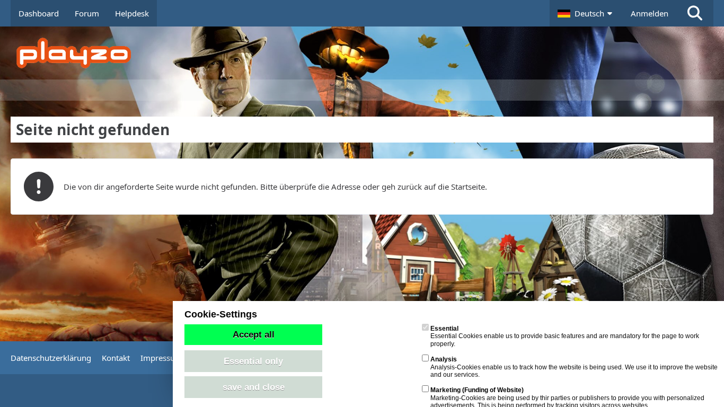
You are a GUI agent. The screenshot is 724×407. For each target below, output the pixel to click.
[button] (586, 13)
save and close (254, 387)
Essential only (253, 361)
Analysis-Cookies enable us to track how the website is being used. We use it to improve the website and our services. (574, 367)
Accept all (254, 334)
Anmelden (649, 13)
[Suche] (694, 13)
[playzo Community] (370, 53)
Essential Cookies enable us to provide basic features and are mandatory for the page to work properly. (564, 336)
